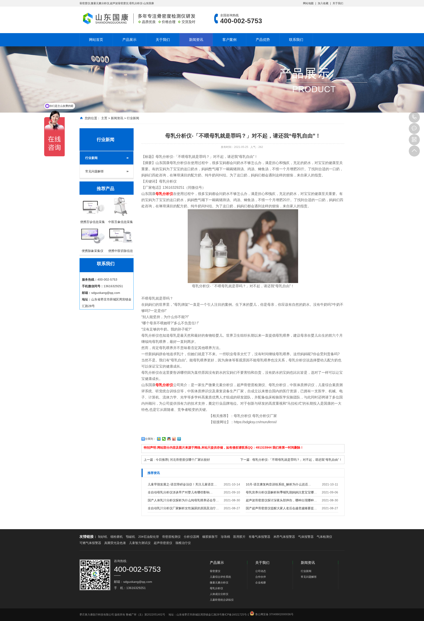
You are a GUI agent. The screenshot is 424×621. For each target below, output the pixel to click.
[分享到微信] (164, 439)
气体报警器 (306, 536)
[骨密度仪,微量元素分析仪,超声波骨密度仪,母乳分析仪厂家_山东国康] (140, 18)
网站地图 (308, 3)
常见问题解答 (94, 171)
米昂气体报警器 (284, 536)
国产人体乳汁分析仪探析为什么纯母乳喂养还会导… (183, 500)
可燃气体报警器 (90, 543)
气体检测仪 (324, 536)
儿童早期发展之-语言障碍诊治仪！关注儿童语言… (182, 484)
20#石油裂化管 (148, 536)
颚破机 (130, 536)
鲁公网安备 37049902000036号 (274, 610)
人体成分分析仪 (219, 594)
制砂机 (102, 536)
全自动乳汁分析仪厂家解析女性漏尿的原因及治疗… (183, 508)
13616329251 (414, 117)
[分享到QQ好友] (169, 439)
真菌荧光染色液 (115, 543)
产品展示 (129, 40)
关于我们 (338, 3)
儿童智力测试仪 (140, 543)
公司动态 (260, 571)
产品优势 (263, 40)
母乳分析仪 (216, 588)
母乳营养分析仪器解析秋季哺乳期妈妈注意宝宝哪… (281, 492)
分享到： (150, 438)
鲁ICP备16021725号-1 (235, 614)
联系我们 (296, 40)
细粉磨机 (116, 536)
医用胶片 (239, 536)
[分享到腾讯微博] (179, 439)
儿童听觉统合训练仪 (222, 599)
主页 (104, 118)
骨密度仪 (215, 571)
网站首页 (96, 40)
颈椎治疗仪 (183, 543)
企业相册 (260, 582)
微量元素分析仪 (219, 582)
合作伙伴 (260, 576)
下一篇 (291, 459)
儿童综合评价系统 (220, 576)
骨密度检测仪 (171, 536)
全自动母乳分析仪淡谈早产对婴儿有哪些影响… (180, 492)
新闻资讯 (196, 40)
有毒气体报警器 (259, 536)
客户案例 (229, 40)
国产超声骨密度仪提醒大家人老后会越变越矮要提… (281, 508)
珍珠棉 (225, 536)
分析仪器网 (191, 536)
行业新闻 (133, 118)
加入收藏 (323, 3)
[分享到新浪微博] (174, 439)
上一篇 (177, 459)
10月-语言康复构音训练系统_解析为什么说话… (278, 484)
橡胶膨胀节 (210, 536)
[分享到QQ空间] (159, 439)
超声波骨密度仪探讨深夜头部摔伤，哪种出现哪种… (281, 500)
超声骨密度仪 (163, 543)
